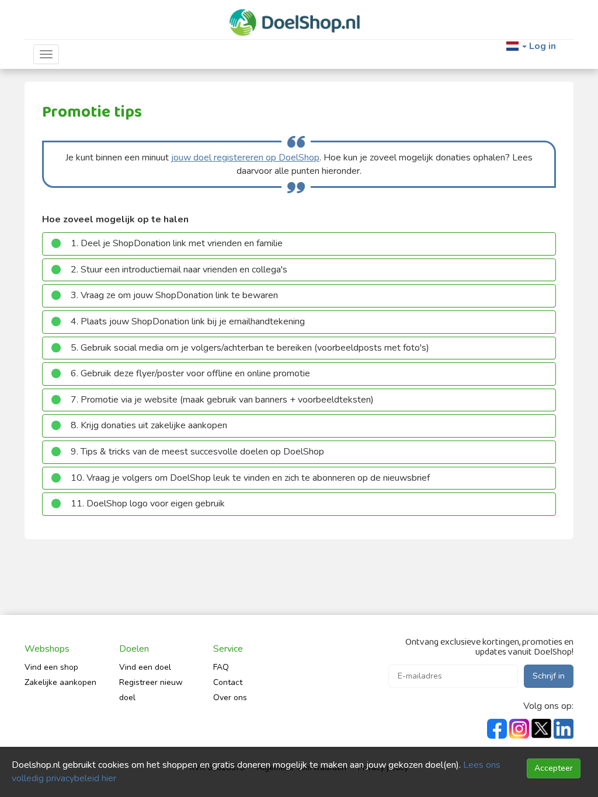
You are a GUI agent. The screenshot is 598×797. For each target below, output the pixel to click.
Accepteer (553, 768)
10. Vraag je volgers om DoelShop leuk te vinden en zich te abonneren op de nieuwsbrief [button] (250, 477)
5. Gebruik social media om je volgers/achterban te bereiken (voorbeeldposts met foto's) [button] (250, 347)
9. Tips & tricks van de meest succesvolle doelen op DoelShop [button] (197, 451)
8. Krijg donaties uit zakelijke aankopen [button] (149, 425)
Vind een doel (145, 667)
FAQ (221, 667)
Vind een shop (51, 667)
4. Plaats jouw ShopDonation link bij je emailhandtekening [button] (188, 321)
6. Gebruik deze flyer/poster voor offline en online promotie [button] (190, 373)
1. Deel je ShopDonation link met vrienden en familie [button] (177, 243)
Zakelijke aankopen (60, 682)
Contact (227, 682)
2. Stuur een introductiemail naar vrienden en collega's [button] (179, 269)
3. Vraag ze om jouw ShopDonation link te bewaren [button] (174, 295)
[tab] (299, 244)
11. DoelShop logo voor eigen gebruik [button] (148, 503)
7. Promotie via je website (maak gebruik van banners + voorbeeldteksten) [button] (222, 399)
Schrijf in (549, 675)
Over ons (230, 697)
